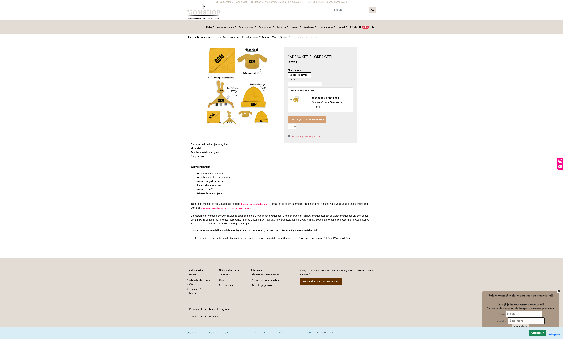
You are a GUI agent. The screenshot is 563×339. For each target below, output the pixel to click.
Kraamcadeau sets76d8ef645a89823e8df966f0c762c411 (255, 37)
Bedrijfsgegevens (261, 285)
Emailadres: (501, 321)
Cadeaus (309, 27)
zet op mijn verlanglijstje (305, 136)
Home (191, 37)
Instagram (223, 309)
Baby (209, 27)
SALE (353, 27)
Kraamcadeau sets (208, 37)
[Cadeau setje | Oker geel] (237, 78)
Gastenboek (226, 285)
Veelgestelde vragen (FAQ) (199, 282)
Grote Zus (265, 27)
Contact (191, 275)
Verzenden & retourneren (194, 291)
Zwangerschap (225, 27)
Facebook (210, 309)
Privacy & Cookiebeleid (333, 333)
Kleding (281, 27)
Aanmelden (520, 326)
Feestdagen (326, 27)
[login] (373, 27)
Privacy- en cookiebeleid (265, 280)
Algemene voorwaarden (265, 275)
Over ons (224, 275)
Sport (342, 27)
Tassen (295, 27)
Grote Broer (246, 27)
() (328, 103)
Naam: (502, 314)
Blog (221, 280)
